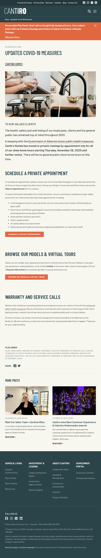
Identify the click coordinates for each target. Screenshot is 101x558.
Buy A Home (10, 478)
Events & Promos (24, 2)
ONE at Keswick (40, 353)
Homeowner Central (85, 478)
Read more (10, 437)
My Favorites (39, 2)
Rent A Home (11, 483)
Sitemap (33, 524)
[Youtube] (92, 3)
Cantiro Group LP (14, 529)
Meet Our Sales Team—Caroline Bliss (25, 422)
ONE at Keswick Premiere (58, 353)
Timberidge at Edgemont (61, 356)
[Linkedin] (96, 3)
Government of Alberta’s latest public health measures (60, 141)
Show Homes (16, 351)
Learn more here (79, 547)
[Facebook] (84, 3)
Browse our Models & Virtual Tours (26, 277)
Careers (57, 2)
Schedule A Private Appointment (24, 234)
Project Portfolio (60, 497)
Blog (64, 2)
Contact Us (72, 2)
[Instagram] (88, 3)
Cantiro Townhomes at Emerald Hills (68, 351)
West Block (78, 356)
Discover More (12, 37)
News (7, 351)
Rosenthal (19, 356)
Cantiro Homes (14, 64)
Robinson (74, 353)
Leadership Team (60, 469)
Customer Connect (85, 472)
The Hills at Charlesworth (37, 356)
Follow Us (11, 513)
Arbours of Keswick (31, 351)
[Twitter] (19, 366)
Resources (10, 489)
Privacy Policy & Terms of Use (16, 524)
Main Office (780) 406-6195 (49, 524)
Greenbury (46, 351)
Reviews (49, 2)
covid (19, 358)
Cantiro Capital (36, 490)
